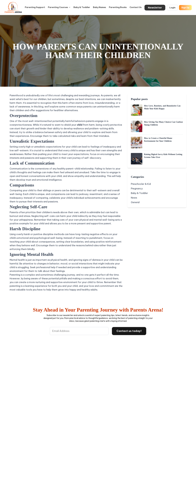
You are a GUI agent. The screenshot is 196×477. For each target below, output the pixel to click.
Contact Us (136, 7)
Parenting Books (118, 7)
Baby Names (99, 7)
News (134, 197)
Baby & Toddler (81, 7)
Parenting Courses (58, 7)
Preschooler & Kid (141, 183)
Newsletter (155, 7)
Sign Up (185, 7)
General (135, 202)
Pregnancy (137, 188)
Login (172, 7)
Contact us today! (129, 331)
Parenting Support (35, 7)
